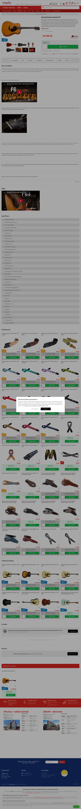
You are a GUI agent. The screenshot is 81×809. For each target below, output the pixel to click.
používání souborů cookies (43, 405)
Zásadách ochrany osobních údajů (31, 405)
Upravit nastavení (34, 409)
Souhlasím (46, 409)
